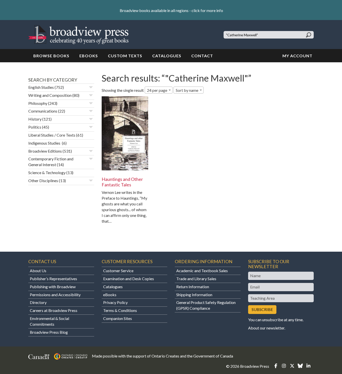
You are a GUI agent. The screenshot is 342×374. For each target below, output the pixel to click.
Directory (38, 302)
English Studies (41, 87)
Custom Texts (125, 55)
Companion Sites (117, 318)
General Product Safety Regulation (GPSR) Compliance (206, 305)
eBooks (88, 55)
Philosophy (37, 103)
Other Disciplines (43, 180)
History (35, 119)
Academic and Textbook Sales (202, 270)
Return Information (192, 286)
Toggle (91, 87)
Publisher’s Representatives (53, 278)
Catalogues (166, 55)
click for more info (207, 10)
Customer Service (118, 270)
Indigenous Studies (44, 143)
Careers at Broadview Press (53, 310)
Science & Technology (47, 172)
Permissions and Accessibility (55, 294)
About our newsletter (266, 327)
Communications (42, 111)
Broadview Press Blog (49, 332)
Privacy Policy (115, 302)
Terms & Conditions (120, 310)
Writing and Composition (50, 95)
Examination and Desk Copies (128, 278)
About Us (38, 270)
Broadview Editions (45, 151)
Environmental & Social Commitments (49, 321)
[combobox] (159, 90)
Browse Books (51, 55)
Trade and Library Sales (196, 278)
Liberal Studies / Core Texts (51, 135)
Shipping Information (194, 294)
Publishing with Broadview (53, 286)
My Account (297, 55)
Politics (34, 127)
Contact (202, 55)
